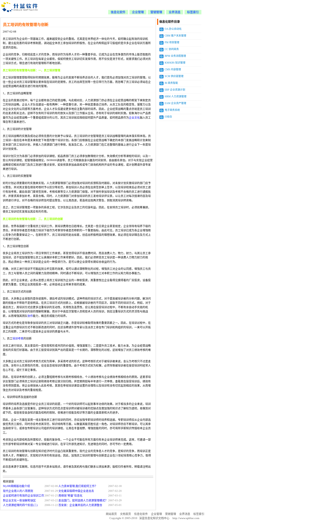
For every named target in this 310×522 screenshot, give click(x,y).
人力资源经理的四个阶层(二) (20, 505)
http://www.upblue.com (186, 518)
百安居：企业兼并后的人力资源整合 (80, 505)
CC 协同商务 (172, 49)
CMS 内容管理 (173, 69)
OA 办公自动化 (173, 28)
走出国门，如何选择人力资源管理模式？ (83, 500)
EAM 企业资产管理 (175, 103)
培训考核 (17, 338)
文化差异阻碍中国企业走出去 (76, 490)
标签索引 (193, 12)
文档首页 (125, 513)
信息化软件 (118, 12)
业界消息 (175, 12)
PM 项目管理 (172, 42)
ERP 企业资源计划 (175, 89)
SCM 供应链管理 (174, 76)
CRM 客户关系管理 (175, 35)
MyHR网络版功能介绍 (16, 486)
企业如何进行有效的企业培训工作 (23, 495)
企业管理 (138, 12)
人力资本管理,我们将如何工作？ (77, 486)
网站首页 (111, 513)
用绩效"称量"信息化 (70, 495)
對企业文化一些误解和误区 (19, 500)
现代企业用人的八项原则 (18, 490)
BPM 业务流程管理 (175, 55)
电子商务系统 (172, 110)
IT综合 (168, 116)
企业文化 (134, 117)
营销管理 (156, 12)
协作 (30, 315)
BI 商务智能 (171, 83)
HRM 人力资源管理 (175, 96)
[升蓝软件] (20, 14)
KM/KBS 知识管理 (175, 62)
